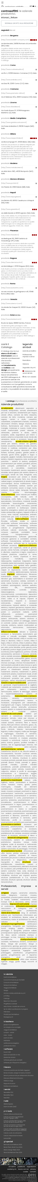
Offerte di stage (8, 1081)
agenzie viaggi (7, 961)
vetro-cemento (30, 747)
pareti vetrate (18, 769)
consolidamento (14, 866)
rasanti (34, 669)
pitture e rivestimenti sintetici (15, 669)
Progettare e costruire (10, 1004)
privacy (33, 1169)
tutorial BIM (7, 1138)
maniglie (4, 428)
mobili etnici (31, 428)
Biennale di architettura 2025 (13, 1144)
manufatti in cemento (26, 734)
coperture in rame (28, 554)
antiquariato (13, 410)
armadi (23, 410)
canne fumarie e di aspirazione (19, 583)
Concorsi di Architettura (11, 982)
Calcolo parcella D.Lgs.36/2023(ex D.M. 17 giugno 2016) (13, 1117)
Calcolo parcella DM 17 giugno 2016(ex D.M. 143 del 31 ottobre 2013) (15, 1121)
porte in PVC (27, 649)
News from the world (10, 1001)
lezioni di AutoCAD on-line (12, 1055)
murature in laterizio (10, 758)
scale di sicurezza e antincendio (23, 844)
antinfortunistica (16, 826)
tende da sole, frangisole (21, 475)
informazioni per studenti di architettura (19, 916)
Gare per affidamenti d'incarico (13, 1078)
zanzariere (17, 656)
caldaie (23, 581)
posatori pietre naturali (20, 897)
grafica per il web (29, 948)
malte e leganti (14, 731)
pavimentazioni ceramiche (12, 793)
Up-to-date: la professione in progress (16, 1009)
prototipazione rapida (9, 933)
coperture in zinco (28, 556)
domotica (23, 596)
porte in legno (15, 649)
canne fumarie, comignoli (17, 550)
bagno (4, 477)
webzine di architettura (19, 922)
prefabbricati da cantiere (11, 833)
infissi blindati (14, 638)
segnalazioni (31, 1167)
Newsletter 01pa (8, 1095)
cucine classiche (29, 570)
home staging (8, 928)
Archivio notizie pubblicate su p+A (14, 993)
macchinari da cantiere (10, 831)
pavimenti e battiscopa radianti (22, 508)
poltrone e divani (20, 432)
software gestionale (28, 536)
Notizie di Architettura (10, 985)
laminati (33, 572)
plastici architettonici (27, 928)
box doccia (32, 479)
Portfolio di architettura (11, 1086)
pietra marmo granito (10, 742)
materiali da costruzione (11, 714)
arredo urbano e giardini (26, 441)
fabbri (3, 895)
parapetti (33, 461)
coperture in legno (18, 552)
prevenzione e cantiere (11, 824)
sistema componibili (15, 437)
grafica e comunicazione (11, 948)
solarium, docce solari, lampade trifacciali (19, 490)
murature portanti (8, 760)
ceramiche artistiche (28, 893)
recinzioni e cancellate (12, 468)
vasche (4, 492)
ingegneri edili (30, 950)
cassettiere (5, 421)
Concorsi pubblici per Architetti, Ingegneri (17, 1070)
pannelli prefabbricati (21, 767)
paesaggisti (5, 953)
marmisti (23, 895)
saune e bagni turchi (28, 488)
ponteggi (33, 831)
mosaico (10, 791)
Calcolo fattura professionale (13, 1114)
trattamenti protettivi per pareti (15, 678)
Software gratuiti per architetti (13, 1060)
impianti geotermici (16, 607)
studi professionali (28, 939)
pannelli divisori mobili (10, 762)
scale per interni (19, 846)
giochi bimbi (14, 455)
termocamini (18, 627)
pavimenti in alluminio (10, 815)
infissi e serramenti (9, 632)
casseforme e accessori (24, 829)
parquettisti (5, 897)
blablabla (7, 1040)
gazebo (19, 452)
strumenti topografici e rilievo (19, 861)
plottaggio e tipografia (11, 930)
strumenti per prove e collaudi (13, 857)
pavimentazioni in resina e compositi (19, 809)
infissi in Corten (23, 641)
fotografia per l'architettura (25, 926)
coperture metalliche (12, 559)
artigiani (4, 893)
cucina (16, 567)
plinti (35, 869)
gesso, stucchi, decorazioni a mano (19, 659)
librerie (34, 426)
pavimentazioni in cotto (11, 798)
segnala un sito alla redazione (19, 23)
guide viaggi (20, 961)
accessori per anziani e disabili (23, 477)
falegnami (13, 895)
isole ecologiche (30, 459)
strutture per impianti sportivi (23, 875)
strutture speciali (15, 880)
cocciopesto (6, 497)
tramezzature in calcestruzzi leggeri (19, 773)
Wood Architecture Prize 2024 (13, 1152)
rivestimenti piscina (18, 470)
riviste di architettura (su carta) (24, 919)
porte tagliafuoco (16, 652)
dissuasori (25, 450)
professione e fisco (10, 1046)
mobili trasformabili (9, 430)
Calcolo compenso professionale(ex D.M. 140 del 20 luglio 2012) (14, 1125)
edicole (34, 450)
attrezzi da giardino (27, 444)
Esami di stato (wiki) (10, 1106)
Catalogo (7, 998)
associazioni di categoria (13, 908)
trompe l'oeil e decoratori (12, 902)
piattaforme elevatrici (11, 842)
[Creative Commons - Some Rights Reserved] (32, 1175)
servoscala (32, 846)
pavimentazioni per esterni (11, 463)
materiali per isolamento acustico (15, 687)
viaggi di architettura (10, 1030)
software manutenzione (11, 541)
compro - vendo (9, 1032)
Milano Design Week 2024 (12, 1150)
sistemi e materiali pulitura (19, 711)
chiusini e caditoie (9, 448)
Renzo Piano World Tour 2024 (13, 1147)
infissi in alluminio (8, 641)
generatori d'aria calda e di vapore (19, 597)
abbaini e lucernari (28, 632)
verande (33, 654)
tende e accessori (18, 439)
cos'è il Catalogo (6, 346)
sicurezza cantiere (29, 833)
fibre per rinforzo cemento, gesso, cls (22, 725)
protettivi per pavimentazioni (25, 822)
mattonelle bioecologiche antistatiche (19, 503)
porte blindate (14, 647)
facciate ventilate (8, 756)
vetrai (27, 902)
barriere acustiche (8, 446)
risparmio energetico (9, 510)
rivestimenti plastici (8, 674)
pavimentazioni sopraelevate (25, 813)
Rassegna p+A (8, 1017)
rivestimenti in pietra (28, 672)
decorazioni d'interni (9, 424)
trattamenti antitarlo (28, 514)
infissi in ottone (12, 643)
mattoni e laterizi (29, 740)
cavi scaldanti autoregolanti (19, 584)
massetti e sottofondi (10, 740)
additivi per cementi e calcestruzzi (19, 715)
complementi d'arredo (20, 421)
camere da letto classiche (25, 415)
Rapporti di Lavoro (9, 1083)
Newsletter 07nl (8, 1092)
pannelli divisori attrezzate (26, 760)
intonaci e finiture (28, 656)
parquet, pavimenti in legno (25, 791)
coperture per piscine (10, 450)
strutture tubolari (30, 880)
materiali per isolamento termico (19, 688)
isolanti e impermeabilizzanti (13, 683)
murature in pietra (28, 758)
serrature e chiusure (21, 654)
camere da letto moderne (13, 417)
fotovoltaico (17, 501)
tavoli (26, 437)
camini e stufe (18, 419)
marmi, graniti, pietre (27, 784)
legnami (4, 731)
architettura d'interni (18, 941)
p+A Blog (6, 996)
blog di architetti (29, 913)
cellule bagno (6, 481)
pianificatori (18, 953)
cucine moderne (8, 572)
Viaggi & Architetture (10, 988)
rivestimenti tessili (24, 674)
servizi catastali (18, 935)
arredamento (7, 408)
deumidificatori (12, 596)
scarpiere (5, 435)
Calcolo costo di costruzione (13, 1133)
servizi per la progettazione (12, 924)
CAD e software (21, 519)
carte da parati (7, 658)
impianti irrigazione (15, 459)
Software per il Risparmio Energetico (15, 1063)
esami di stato (8, 1038)
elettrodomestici (22, 572)
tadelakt (15, 899)
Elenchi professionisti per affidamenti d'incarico (19, 1075)
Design (6, 990)
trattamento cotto (28, 899)
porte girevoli (26, 647)
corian (3, 784)
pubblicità (21, 1167)
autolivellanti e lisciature (26, 782)
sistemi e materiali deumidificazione (22, 709)
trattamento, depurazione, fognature (19, 628)
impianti (10, 574)
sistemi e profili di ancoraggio (23, 771)
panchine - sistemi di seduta (14, 461)
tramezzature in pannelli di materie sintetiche (19, 778)
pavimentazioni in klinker (25, 802)
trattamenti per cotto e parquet (14, 517)
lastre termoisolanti (16, 563)
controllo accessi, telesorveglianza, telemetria (19, 591)
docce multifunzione (22, 483)
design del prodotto (17, 944)
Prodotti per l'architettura (11, 1014)
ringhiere (4, 844)
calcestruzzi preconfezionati (24, 720)
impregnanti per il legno (11, 705)
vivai (35, 475)
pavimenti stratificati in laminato (15, 818)
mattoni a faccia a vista (26, 756)
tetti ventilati (19, 565)
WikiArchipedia (8, 1104)
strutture (26, 862)
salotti (34, 432)
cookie (25, 1172)
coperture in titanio (9, 556)
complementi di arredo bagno (25, 481)
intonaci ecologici (8, 663)
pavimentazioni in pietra (23, 807)
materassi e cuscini (17, 428)
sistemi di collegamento (17, 838)
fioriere (4, 452)
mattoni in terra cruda (10, 506)
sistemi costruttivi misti (11, 871)
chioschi (33, 446)
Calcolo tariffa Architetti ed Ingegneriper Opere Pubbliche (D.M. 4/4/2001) (15, 1129)
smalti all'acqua (19, 676)
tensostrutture (6, 565)
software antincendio (19, 523)
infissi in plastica (25, 643)
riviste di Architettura (10, 913)
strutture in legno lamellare (18, 873)
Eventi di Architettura (10, 977)
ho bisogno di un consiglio (12, 1027)
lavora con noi (23, 1169)
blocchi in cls (17, 751)
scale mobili (6, 846)
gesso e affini (6, 727)
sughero (19, 512)
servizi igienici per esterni (18, 472)
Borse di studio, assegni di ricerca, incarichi (17, 1073)
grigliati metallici (15, 457)
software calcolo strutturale (14, 530)
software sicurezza (9, 545)
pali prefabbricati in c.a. (22, 869)
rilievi (7, 935)
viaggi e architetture (10, 959)
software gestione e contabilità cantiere (19, 539)
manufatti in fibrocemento (12, 736)
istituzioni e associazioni (26, 906)
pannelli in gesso (29, 762)
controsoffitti (19, 658)
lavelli (3, 574)
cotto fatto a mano (20, 499)
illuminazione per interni (19, 426)
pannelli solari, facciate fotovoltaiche (22, 610)
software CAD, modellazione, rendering (19, 524)
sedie (12, 435)
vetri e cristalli (6, 656)
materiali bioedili (30, 501)
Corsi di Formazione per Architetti (14, 980)
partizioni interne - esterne (12, 749)
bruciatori (15, 581)
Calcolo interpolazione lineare (13, 1135)
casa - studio (8, 1035)
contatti (33, 1172)
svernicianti (32, 676)
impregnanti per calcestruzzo (24, 703)
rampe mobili (30, 842)
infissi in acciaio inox (28, 638)
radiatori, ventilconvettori (25, 616)
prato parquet (7, 466)
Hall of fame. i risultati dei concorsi (14, 1006)
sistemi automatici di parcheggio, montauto (19, 849)
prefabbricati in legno (26, 466)
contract (33, 421)
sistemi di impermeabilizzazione (19, 692)
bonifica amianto (10, 698)
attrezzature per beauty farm (13, 479)
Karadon (11, 784)
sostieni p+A (11, 1169)
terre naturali (13, 514)
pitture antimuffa (19, 707)
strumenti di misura (27, 855)
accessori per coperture (11, 548)
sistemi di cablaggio (22, 621)
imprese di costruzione (19, 904)
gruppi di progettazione (11, 1024)
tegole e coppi (31, 563)
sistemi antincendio (9, 618)
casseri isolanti (7, 722)
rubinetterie (12, 486)
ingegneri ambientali (10, 950)
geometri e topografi (28, 946)
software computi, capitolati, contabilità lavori (19, 531)
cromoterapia (6, 483)
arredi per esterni (9, 444)
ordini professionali (27, 911)
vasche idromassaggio (25, 492)
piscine (34, 463)
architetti (4, 941)
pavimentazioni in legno (11, 804)
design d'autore (25, 424)
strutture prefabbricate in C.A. (14, 877)
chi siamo (12, 1167)
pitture (9, 667)
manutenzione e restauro (25, 696)
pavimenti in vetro (29, 815)
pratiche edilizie (30, 930)
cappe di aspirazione (10, 570)
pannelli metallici (9, 765)
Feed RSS (7, 1098)
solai (24, 871)
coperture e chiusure (27, 545)
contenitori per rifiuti (27, 448)
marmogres (5, 787)
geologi (16, 946)
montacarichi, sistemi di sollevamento (19, 840)
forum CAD (7, 1052)
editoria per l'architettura (11, 915)
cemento (19, 722)
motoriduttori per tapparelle (18, 645)
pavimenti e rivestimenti (11, 780)
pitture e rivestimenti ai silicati (25, 667)
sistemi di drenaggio (21, 691)
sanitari (22, 486)
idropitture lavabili (29, 660)
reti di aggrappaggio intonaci (21, 745)
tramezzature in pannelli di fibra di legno (19, 776)
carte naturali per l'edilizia (26, 494)
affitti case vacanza (28, 959)
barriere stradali (23, 446)
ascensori (33, 838)
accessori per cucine (28, 567)
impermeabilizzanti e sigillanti (24, 685)
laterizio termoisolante (27, 729)
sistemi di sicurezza (9, 835)
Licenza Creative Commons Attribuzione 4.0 (22, 1177)
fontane (11, 452)
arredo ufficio (6, 415)
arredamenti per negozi (27, 413)
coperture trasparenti (22, 561)
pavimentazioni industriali (11, 811)
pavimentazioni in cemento (25, 796)
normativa (25, 506)
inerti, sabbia (18, 727)
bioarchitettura (8, 494)
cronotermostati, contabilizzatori (14, 594)
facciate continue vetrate (25, 753)
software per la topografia (25, 543)
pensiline (26, 463)
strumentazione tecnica (11, 851)
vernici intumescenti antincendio (23, 680)
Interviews (7, 1012)
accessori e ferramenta (11, 634)
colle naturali (20, 497)
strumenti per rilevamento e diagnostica (19, 858)
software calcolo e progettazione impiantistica (19, 526)
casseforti (33, 419)
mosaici (33, 895)
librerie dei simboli (9, 1057)
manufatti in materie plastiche (23, 738)
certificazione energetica (11, 1043)
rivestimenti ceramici (9, 672)
